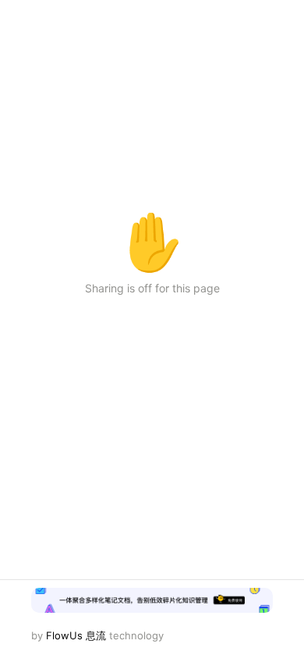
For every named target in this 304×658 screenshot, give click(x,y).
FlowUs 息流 (76, 635)
